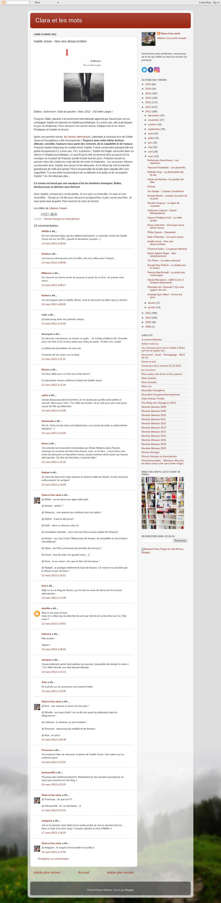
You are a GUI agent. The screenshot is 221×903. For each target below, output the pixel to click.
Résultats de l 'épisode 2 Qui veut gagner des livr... (165, 288)
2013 (148, 107)
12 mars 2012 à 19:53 (54, 623)
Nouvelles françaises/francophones (161, 394)
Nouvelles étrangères (153, 390)
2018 (148, 89)
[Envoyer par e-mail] (42, 214)
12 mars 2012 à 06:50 (54, 243)
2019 (148, 84)
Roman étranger (151, 452)
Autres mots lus (150, 343)
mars (151, 156)
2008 (148, 326)
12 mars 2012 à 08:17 (54, 285)
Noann (63, 208)
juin (150, 142)
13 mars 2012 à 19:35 (54, 691)
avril (150, 151)
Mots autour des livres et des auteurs (162, 374)
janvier (152, 307)
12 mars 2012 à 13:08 (54, 410)
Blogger (129, 890)
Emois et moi (149, 361)
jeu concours (149, 370)
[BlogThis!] (45, 214)
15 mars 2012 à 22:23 (54, 784)
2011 (148, 313)
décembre (154, 115)
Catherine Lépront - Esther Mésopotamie (162, 211)
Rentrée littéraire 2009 (154, 411)
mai (150, 147)
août (151, 133)
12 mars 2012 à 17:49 (54, 598)
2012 (148, 111)
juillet (151, 138)
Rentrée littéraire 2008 (154, 407)
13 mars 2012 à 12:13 (54, 672)
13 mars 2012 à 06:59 (54, 649)
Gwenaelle (48, 421)
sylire (45, 395)
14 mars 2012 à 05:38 (54, 739)
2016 (148, 93)
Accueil (83, 872)
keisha (45, 254)
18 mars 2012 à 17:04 (54, 852)
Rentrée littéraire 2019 (154, 448)
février (152, 303)
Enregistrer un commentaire (53, 859)
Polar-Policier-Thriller (153, 398)
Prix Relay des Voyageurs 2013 (159, 403)
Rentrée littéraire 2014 (154, 431)
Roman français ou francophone (61, 219)
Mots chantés (149, 378)
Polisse (151, 186)
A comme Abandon (152, 339)
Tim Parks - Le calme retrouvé (163, 260)
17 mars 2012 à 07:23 (54, 810)
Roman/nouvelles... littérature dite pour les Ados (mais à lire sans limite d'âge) (163, 462)
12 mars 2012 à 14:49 (54, 484)
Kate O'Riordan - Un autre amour (165, 237)
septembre (154, 129)
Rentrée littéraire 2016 (154, 440)
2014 (148, 102)
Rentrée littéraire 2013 (154, 427)
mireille (46, 608)
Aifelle (45, 231)
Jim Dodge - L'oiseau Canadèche (165, 191)
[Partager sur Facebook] (52, 214)
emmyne (46, 660)
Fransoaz (47, 750)
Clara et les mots (58, 20)
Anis (44, 682)
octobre (152, 124)
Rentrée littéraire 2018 (154, 444)
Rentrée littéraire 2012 (154, 423)
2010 (148, 317)
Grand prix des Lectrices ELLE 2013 (161, 366)
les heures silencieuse (76, 136)
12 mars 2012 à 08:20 (54, 304)
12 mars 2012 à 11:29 (54, 385)
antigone (47, 820)
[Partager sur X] (49, 214)
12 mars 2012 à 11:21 (54, 359)
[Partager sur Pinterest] (55, 214)
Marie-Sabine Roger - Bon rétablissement (161, 254)
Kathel (45, 295)
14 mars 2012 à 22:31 (54, 762)
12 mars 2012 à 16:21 (54, 575)
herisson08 (48, 772)
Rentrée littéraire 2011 (154, 419)
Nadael (46, 472)
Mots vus (146, 386)
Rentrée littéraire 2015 (154, 436)
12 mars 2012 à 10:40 (54, 323)
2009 (148, 322)
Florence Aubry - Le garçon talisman (167, 249)
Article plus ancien (120, 872)
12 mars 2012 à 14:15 (54, 462)
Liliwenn (53, 208)
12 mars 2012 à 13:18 (54, 433)
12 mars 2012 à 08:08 (54, 262)
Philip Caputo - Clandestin (161, 232)
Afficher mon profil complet (171, 38)
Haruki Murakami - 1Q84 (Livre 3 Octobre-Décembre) (165, 281)
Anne (45, 443)
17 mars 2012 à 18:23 (54, 833)
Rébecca (47, 273)
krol (44, 585)
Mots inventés (149, 382)
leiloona (46, 634)
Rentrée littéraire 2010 (154, 415)
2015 (148, 98)
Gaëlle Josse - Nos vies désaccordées (160, 242)
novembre (154, 120)
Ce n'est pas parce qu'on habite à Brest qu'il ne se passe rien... (163, 349)
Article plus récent (47, 872)
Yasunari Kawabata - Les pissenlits (166, 167)
